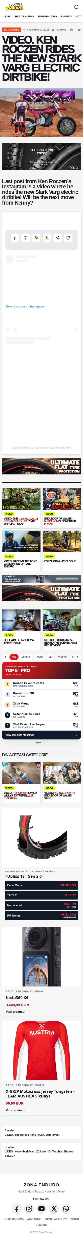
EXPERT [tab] (26, 657)
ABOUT (75, 1219)
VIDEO (7, 16)
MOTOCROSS (11, 30)
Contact (41, 1225)
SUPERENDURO (47, 16)
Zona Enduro (41, 1184)
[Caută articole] (76, 7)
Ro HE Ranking (14, 1219)
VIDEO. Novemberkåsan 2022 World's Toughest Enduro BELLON (39, 1152)
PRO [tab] (14, 657)
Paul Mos (61, 30)
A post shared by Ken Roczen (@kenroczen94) (42, 447)
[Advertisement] (41, 399)
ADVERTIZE (34, 1219)
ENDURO (66, 16)
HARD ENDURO (24, 16)
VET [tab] (51, 657)
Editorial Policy (56, 1219)
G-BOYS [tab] (62, 657)
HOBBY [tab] (39, 657)
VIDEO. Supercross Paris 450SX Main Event (32, 1132)
